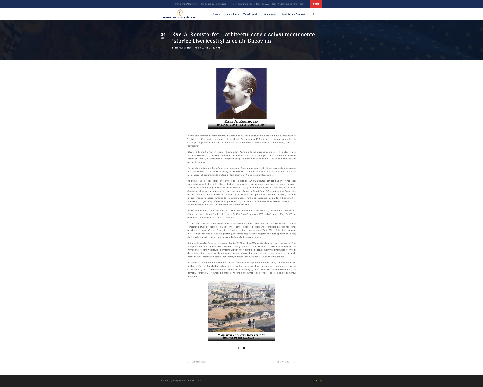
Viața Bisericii (250, 14)
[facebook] (316, 380)
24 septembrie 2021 (181, 48)
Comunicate (270, 14)
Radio (316, 4)
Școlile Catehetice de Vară (284, 4)
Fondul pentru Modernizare (186, 4)
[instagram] (321, 380)
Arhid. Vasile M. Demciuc (207, 48)
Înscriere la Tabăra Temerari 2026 (253, 4)
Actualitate (233, 14)
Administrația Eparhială (294, 14)
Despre (216, 14)
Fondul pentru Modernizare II (214, 4)
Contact (303, 4)
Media (233, 4)
